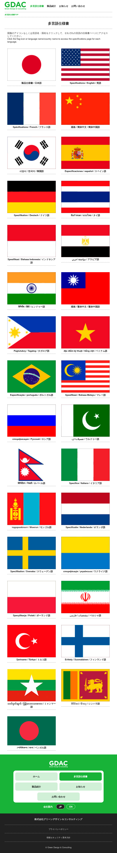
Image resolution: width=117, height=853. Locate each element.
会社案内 (48, 806)
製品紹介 (51, 6)
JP (60, 806)
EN (71, 806)
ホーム (36, 776)
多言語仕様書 (37, 6)
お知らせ (63, 6)
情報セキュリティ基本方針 (58, 837)
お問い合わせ (78, 6)
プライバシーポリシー (58, 829)
